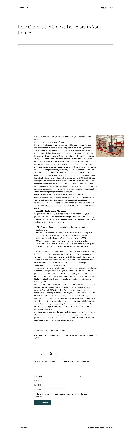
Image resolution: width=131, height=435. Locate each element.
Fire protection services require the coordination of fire (56, 186)
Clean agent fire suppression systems (48, 335)
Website (37, 390)
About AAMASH (107, 8)
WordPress (109, 427)
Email (37, 385)
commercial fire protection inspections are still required (56, 197)
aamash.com (23, 8)
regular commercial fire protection (55, 175)
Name (37, 381)
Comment (39, 376)
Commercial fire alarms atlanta (73, 335)
